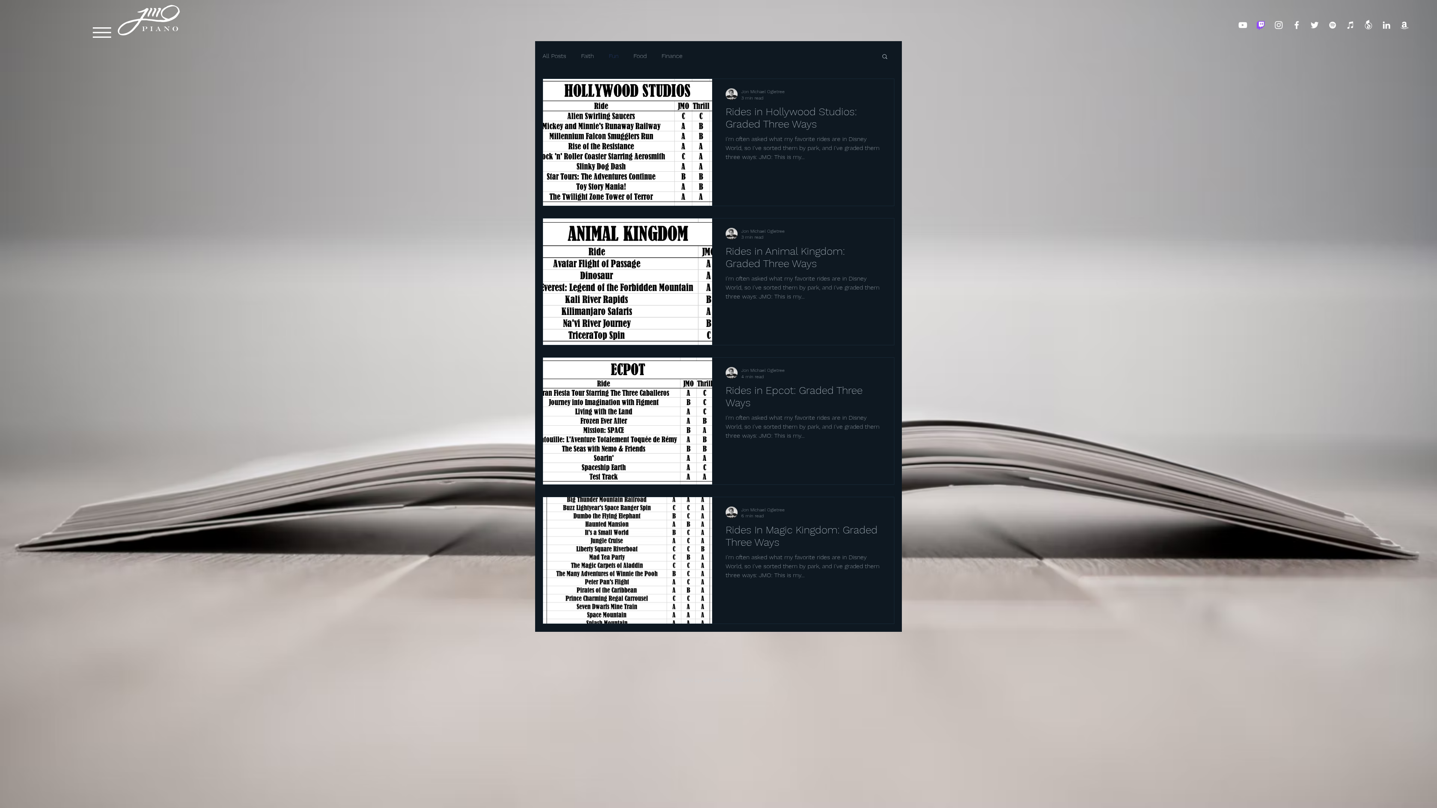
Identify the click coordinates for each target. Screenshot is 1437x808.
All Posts (554, 55)
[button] (102, 32)
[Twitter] (1314, 25)
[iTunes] (1350, 25)
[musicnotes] (1368, 25)
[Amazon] (1404, 25)
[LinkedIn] (1386, 25)
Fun (614, 55)
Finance (672, 55)
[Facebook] (1296, 25)
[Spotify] (1332, 25)
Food (640, 55)
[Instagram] (1278, 25)
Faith (587, 55)
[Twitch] (1261, 25)
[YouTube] (1243, 25)
